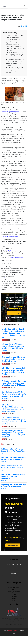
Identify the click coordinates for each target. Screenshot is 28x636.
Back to (13, 634)
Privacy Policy (13, 624)
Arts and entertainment (14, 587)
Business (14, 589)
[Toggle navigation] (24, 6)
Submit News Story (14, 313)
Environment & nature (14, 591)
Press (14, 600)
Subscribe (14, 573)
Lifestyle (14, 598)
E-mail (2, 569)
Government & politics (14, 595)
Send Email (8, 250)
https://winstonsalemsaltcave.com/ (10, 111)
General (14, 593)
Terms (7, 624)
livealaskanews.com (13, 630)
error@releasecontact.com (8, 278)
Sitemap (20, 624)
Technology (14, 596)
